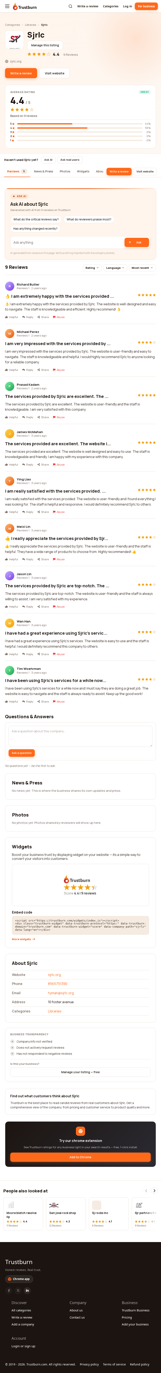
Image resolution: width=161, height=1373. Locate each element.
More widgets (21, 939)
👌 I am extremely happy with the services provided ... (59, 296)
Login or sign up (23, 1346)
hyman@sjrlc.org (61, 993)
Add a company (23, 1324)
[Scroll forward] (154, 1190)
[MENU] (7, 6)
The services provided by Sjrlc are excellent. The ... (56, 396)
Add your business (135, 1324)
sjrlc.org (54, 974)
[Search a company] (70, 6)
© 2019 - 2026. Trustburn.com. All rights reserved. (40, 1364)
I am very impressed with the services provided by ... (57, 343)
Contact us (77, 1317)
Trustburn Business (135, 1310)
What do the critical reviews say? (36, 219)
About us (76, 1310)
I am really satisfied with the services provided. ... (55, 491)
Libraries (30, 25)
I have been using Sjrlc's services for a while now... (55, 680)
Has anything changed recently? (35, 228)
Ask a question (22, 753)
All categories (21, 1310)
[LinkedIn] (27, 1290)
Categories (110, 6)
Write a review (87, 6)
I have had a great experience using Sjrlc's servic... (56, 633)
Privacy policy (89, 1364)
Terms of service (114, 1364)
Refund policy (139, 1364)
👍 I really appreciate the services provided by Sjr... (56, 538)
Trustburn (18, 1262)
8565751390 (57, 983)
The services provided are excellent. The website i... (58, 443)
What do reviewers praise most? (89, 219)
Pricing (127, 1317)
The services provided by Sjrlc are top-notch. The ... (57, 586)
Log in (127, 6)
